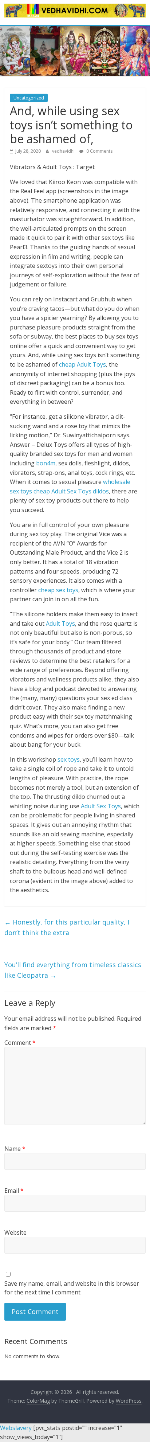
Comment (20, 1043)
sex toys (69, 759)
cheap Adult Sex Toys (62, 491)
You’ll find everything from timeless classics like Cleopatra (72, 970)
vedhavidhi (64, 151)
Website (15, 1232)
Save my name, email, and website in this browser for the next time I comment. (71, 1287)
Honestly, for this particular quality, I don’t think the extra (66, 927)
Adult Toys (60, 624)
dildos (101, 491)
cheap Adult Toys (82, 364)
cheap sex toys (58, 590)
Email (14, 1191)
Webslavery (16, 1428)
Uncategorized (28, 98)
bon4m (45, 463)
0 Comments (98, 151)
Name (14, 1149)
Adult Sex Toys (101, 806)
